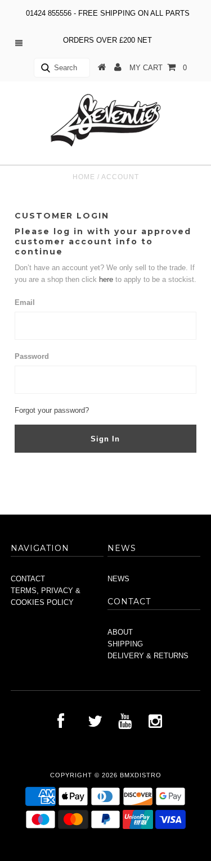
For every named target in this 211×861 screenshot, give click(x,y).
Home (84, 177)
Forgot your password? (52, 410)
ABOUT (120, 632)
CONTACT (28, 579)
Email (25, 302)
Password (32, 356)
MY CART (158, 67)
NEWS (118, 579)
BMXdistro (140, 775)
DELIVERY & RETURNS (147, 656)
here (107, 279)
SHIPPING (125, 644)
